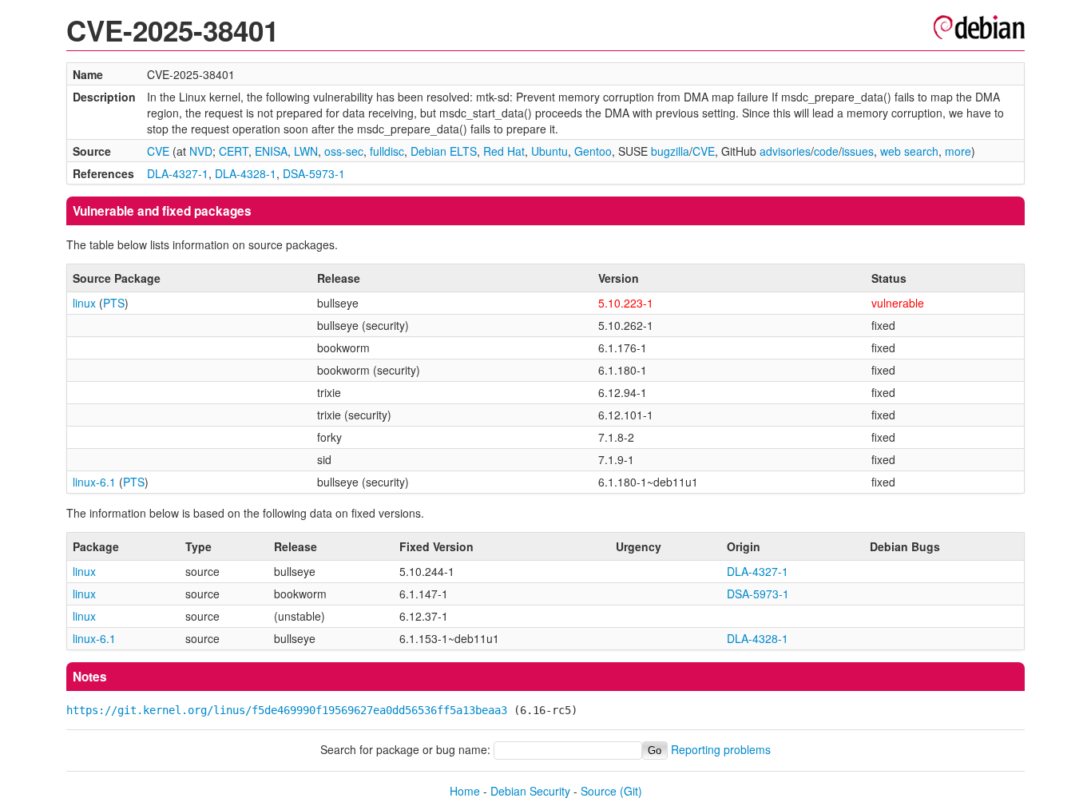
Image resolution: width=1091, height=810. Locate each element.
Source (599, 791)
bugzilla (670, 151)
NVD (200, 151)
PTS (114, 303)
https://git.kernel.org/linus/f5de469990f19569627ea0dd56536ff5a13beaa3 (286, 710)
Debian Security (530, 791)
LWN (306, 151)
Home (465, 791)
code (826, 151)
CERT (233, 151)
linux (84, 303)
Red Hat (504, 151)
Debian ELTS (444, 151)
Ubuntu (549, 151)
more (958, 151)
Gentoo (593, 151)
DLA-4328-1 (245, 173)
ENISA (271, 151)
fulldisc (387, 151)
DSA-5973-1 (314, 173)
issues (858, 151)
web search (909, 151)
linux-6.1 (94, 482)
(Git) (631, 791)
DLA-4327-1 (177, 173)
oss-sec (343, 151)
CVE (158, 151)
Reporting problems (721, 749)
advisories (785, 151)
